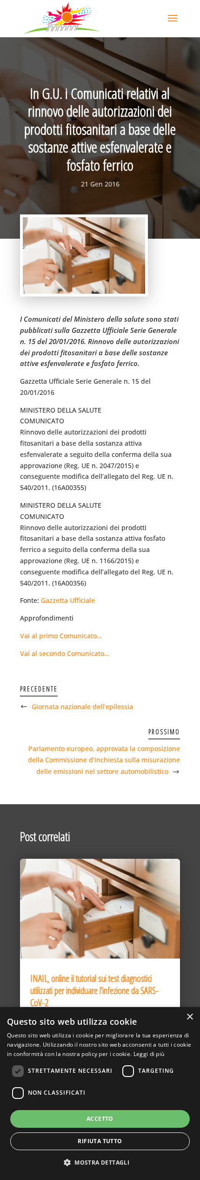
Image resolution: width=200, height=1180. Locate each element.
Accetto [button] (100, 1119)
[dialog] (100, 1093)
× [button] (189, 1017)
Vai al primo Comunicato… (61, 635)
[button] (100, 1162)
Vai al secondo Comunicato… (64, 653)
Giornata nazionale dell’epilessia (82, 706)
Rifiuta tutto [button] (100, 1141)
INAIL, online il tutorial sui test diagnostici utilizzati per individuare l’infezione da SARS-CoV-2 (94, 990)
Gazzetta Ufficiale (68, 600)
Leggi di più (149, 1054)
